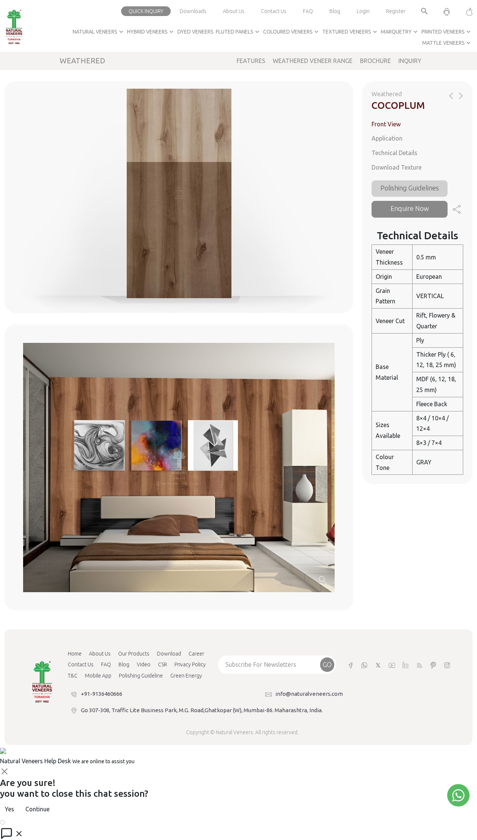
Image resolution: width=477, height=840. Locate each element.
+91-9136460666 (101, 694)
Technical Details (394, 152)
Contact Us (274, 11)
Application (387, 138)
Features (251, 60)
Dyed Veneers (195, 32)
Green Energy (186, 676)
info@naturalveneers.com (309, 694)
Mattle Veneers (447, 43)
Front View (386, 124)
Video (144, 664)
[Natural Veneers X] (378, 664)
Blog (334, 11)
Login (363, 11)
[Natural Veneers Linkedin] (406, 664)
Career (196, 654)
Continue (37, 809)
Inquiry (409, 60)
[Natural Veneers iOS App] (466, 11)
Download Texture (396, 167)
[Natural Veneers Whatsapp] (364, 664)
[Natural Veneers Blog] (419, 664)
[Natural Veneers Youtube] (392, 664)
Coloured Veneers (291, 31)
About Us (233, 11)
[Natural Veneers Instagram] (447, 664)
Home (75, 654)
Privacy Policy (190, 664)
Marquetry (400, 31)
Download (169, 654)
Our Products (133, 654)
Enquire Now (410, 208)
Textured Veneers (350, 31)
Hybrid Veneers (151, 31)
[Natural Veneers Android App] (446, 11)
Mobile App (98, 676)
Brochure (375, 60)
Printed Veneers (446, 31)
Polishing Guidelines (409, 188)
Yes (9, 809)
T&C (73, 676)
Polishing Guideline (141, 676)
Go (327, 664)
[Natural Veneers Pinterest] (433, 664)
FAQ (308, 11)
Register (395, 11)
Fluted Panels (238, 31)
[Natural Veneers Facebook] (350, 664)
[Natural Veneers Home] (42, 681)
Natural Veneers (99, 31)
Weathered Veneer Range (313, 60)
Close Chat (20, 821)
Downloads (193, 11)
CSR (162, 664)
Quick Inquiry (146, 11)
